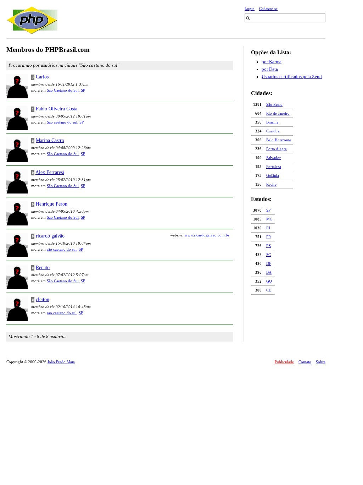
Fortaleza (273, 166)
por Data (270, 69)
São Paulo (274, 104)
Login (250, 8)
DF (268, 263)
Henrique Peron (51, 204)
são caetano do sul (62, 249)
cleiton (42, 299)
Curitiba (272, 131)
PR (268, 237)
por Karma (271, 61)
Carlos (42, 77)
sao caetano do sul (62, 313)
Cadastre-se (268, 8)
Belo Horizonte (278, 140)
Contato (304, 362)
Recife (271, 184)
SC (268, 254)
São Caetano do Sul (63, 90)
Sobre (320, 362)
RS (268, 246)
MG (269, 219)
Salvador (273, 158)
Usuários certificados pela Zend (292, 76)
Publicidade (284, 362)
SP (268, 210)
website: (176, 235)
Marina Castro (50, 140)
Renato (43, 267)
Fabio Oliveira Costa (56, 108)
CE (268, 290)
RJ (268, 228)
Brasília (272, 122)
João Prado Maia (61, 362)
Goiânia (272, 175)
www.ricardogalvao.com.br (207, 235)
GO (269, 281)
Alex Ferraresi (49, 172)
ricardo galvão (50, 236)
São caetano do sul (62, 122)
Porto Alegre (276, 149)
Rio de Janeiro (278, 113)
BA (269, 272)
